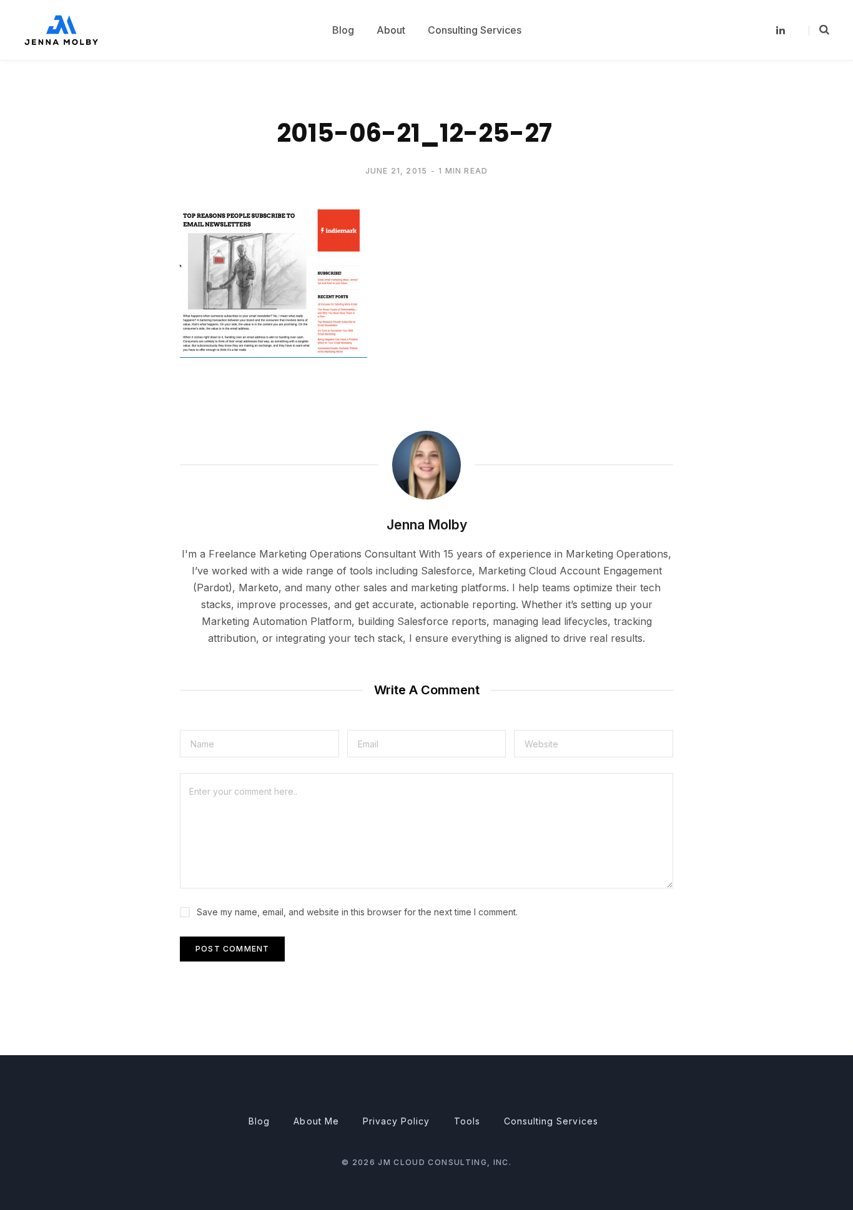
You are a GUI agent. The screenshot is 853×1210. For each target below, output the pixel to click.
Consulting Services (551, 1121)
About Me (315, 1121)
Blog (259, 1121)
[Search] (819, 30)
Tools (467, 1121)
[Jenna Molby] (61, 29)
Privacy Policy (396, 1121)
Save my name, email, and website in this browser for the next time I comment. (357, 912)
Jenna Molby (427, 525)
